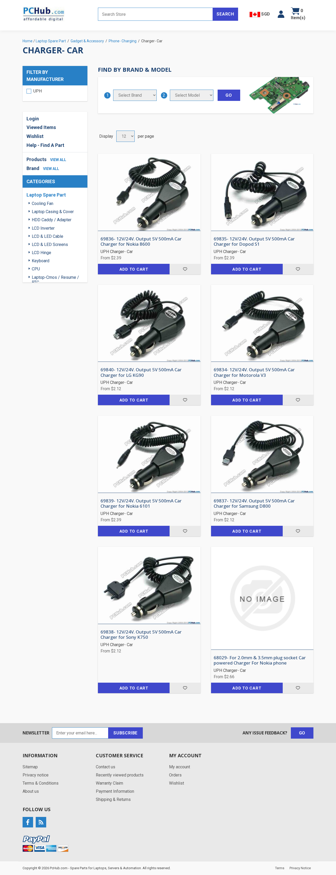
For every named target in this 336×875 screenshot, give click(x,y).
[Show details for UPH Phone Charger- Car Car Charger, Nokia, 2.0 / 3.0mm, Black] (262, 598)
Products (36, 159)
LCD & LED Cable (47, 236)
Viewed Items (41, 127)
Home (28, 41)
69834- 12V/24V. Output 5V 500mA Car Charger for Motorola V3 (254, 372)
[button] (281, 14)
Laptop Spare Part (46, 195)
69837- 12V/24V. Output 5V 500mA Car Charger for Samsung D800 (254, 503)
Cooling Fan (42, 203)
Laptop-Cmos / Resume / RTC (55, 280)
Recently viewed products (120, 775)
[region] (55, 93)
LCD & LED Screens (50, 244)
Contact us (105, 766)
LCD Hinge (41, 252)
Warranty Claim (109, 783)
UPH (37, 91)
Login (33, 118)
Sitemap (30, 766)
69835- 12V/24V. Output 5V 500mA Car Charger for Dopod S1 (254, 241)
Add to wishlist (185, 269)
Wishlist (176, 783)
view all (58, 160)
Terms (279, 868)
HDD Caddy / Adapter (51, 219)
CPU (36, 268)
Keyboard (40, 260)
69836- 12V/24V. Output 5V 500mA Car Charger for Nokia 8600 (141, 241)
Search (225, 14)
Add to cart (133, 269)
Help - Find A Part (45, 145)
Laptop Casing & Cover (53, 211)
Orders (175, 775)
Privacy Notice (300, 868)
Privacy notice (36, 775)
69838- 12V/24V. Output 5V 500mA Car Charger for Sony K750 (141, 634)
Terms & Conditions (41, 783)
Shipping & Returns (113, 799)
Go (302, 732)
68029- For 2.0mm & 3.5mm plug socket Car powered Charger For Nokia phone (260, 660)
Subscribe (125, 732)
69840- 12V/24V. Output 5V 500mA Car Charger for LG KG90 (141, 372)
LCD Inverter (43, 228)
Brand (33, 168)
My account (179, 766)
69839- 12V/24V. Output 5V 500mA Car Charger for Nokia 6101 (141, 503)
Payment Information (115, 791)
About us (31, 791)
